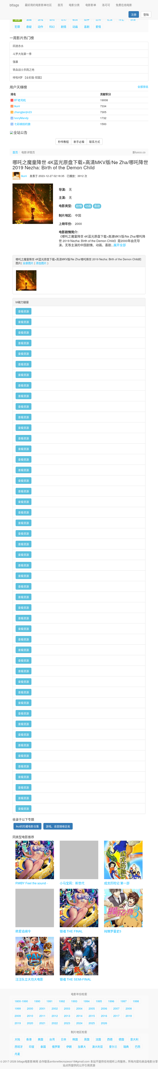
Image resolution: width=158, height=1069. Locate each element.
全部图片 (28, 263)
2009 (18, 1016)
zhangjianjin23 (23, 112)
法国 (98, 1039)
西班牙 (19, 1046)
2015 (92, 1016)
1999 (18, 1008)
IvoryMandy (21, 118)
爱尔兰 (113, 1046)
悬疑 (29, 26)
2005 (92, 1008)
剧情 (63, 26)
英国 (86, 1039)
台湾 (52, 1039)
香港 (29, 1039)
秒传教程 (63, 142)
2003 (67, 1008)
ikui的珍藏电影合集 (27, 826)
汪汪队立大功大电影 (29, 979)
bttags (14, 4)
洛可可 (106, 5)
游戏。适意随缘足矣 (58, 826)
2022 (55, 1023)
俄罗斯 (56, 1046)
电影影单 (90, 5)
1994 (86, 1001)
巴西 (137, 1046)
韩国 (75, 1039)
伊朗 (69, 1046)
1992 (62, 1001)
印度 (31, 1046)
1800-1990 (21, 1001)
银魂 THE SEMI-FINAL (75, 979)
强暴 (15, 61)
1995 (99, 1001)
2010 (30, 1016)
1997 (123, 1001)
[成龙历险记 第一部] (123, 860)
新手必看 (79, 142)
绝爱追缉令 (23, 931)
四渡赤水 (18, 46)
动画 (75, 26)
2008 (129, 1008)
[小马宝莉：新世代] (79, 860)
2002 (55, 1008)
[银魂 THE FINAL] (79, 908)
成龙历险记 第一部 (116, 883)
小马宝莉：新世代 (72, 883)
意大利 (134, 1039)
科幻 (52, 26)
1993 (74, 1001)
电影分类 (74, 5)
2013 (67, 1016)
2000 (30, 1008)
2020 (30, 1023)
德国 (121, 1039)
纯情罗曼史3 (112, 931)
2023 (67, 1023)
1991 (49, 1001)
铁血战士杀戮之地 (23, 69)
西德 (110, 1039)
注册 (133, 14)
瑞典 (126, 1046)
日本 (63, 1039)
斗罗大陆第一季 (22, 54)
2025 (92, 1023)
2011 (42, 1016)
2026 (104, 1023)
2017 (116, 1016)
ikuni (17, 106)
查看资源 (23, 311)
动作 (40, 26)
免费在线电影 (124, 5)
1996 (111, 1001)
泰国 (43, 1046)
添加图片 (41, 263)
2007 (116, 1008)
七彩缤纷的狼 (22, 124)
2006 (104, 1008)
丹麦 (17, 1054)
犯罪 (17, 26)
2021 (42, 1023)
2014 (79, 1016)
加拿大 (82, 1046)
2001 (42, 1008)
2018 (129, 1016)
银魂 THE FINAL (71, 931)
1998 (136, 1001)
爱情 (98, 26)
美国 (40, 1039)
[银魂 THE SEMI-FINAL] (79, 956)
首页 (60, 5)
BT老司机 (20, 100)
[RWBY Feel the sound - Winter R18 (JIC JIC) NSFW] (34, 860)
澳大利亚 (97, 1046)
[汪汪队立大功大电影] (34, 956)
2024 (79, 1023)
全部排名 (143, 86)
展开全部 (119, 245)
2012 (55, 1016)
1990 (37, 1001)
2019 (18, 1023)
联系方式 (94, 142)
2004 (79, 1008)
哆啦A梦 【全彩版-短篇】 (28, 77)
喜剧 (86, 26)
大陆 (17, 1039)
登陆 (146, 14)
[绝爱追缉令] (34, 908)
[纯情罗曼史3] (123, 908)
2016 (104, 1016)
